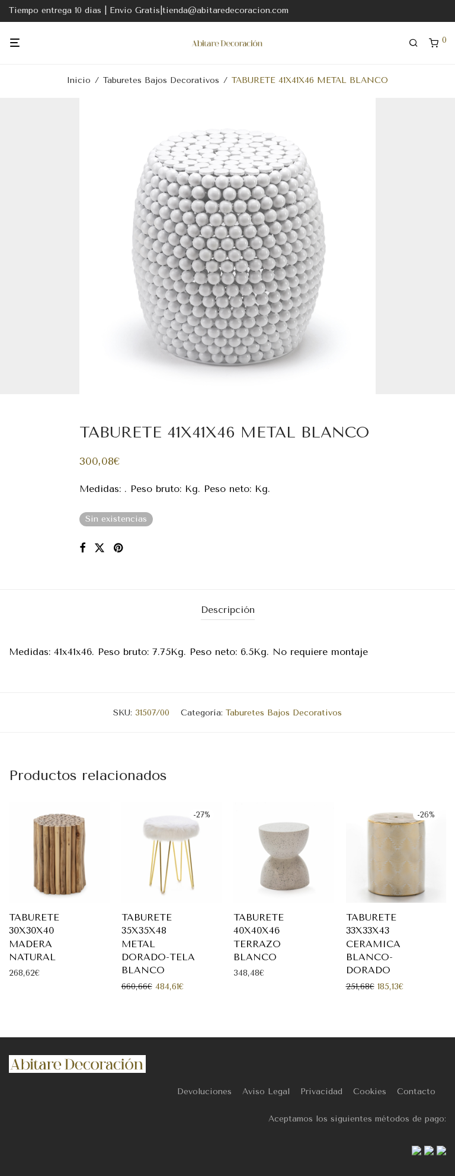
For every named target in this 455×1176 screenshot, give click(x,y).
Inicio (79, 80)
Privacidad (321, 1091)
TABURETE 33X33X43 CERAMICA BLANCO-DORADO (373, 944)
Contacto (416, 1091)
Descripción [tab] (228, 609)
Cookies (369, 1091)
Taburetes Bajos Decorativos (161, 80)
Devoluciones (204, 1091)
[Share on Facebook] (82, 548)
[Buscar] (418, 43)
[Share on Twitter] (99, 548)
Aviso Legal (266, 1091)
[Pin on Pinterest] (119, 548)
